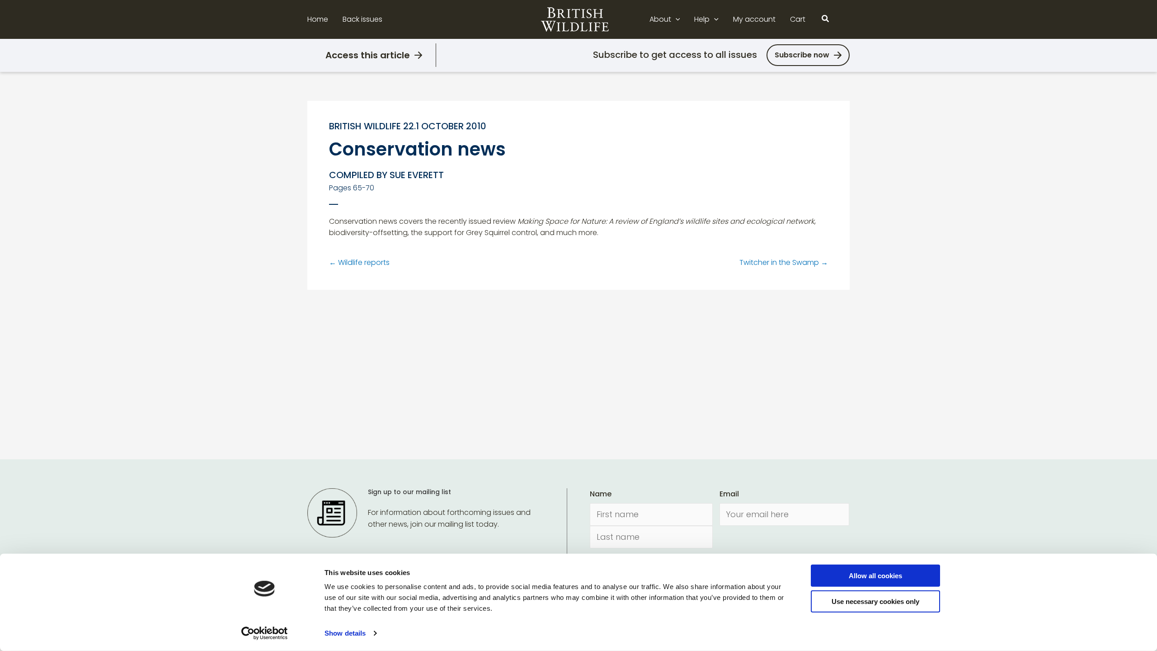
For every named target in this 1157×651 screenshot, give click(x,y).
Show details (345, 633)
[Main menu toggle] (844, 19)
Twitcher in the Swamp (783, 262)
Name (600, 494)
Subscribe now (802, 55)
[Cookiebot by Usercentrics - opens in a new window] (264, 633)
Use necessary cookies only (875, 601)
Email (729, 494)
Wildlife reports (359, 262)
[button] (675, 19)
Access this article (367, 55)
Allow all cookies (875, 576)
